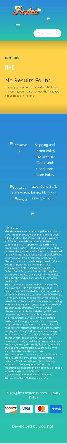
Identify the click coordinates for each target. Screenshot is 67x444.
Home (8, 58)
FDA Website (44, 156)
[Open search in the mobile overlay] (47, 33)
